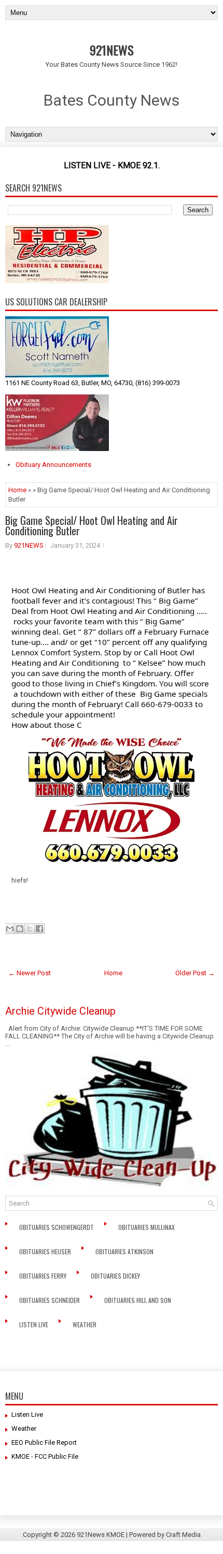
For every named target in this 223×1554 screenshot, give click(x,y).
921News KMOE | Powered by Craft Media (139, 1534)
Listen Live (34, 1324)
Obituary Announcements (53, 464)
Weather (85, 1324)
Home (17, 490)
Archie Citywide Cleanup (60, 1011)
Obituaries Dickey (117, 1275)
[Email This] (10, 928)
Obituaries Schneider (50, 1300)
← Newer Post (29, 973)
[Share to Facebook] (39, 928)
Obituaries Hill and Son (138, 1300)
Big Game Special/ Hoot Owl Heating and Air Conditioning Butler (91, 525)
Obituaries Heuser (46, 1251)
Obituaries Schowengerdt (57, 1227)
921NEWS (112, 49)
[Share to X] (29, 928)
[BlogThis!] (20, 928)
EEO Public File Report (44, 1442)
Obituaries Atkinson (126, 1251)
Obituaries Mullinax (147, 1227)
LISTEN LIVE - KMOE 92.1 (111, 165)
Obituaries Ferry (43, 1275)
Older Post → (195, 973)
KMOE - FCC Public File (44, 1456)
